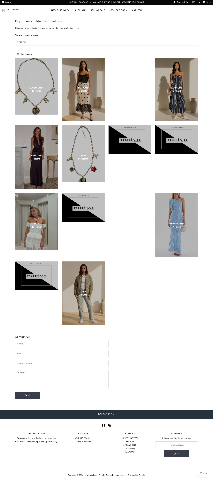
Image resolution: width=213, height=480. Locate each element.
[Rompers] (176, 139)
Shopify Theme (105, 475)
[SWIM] (36, 275)
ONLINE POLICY (83, 438)
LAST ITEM (136, 10)
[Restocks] (130, 139)
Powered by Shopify (136, 475)
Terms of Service (83, 441)
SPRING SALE (98, 10)
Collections (118, 10)
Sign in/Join (181, 2)
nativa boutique (91, 475)
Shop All (80, 10)
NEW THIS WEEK (60, 10)
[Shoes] (83, 207)
